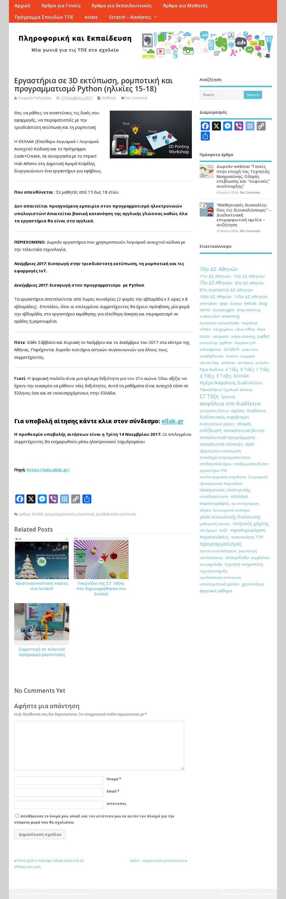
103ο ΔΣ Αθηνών (216, 296)
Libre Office (245, 329)
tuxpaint (247, 356)
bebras (250, 303)
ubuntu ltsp (209, 362)
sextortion (250, 349)
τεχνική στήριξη (213, 571)
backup (236, 303)
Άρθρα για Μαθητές (185, 6)
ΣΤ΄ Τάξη (209, 396)
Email (113, 791)
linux (261, 329)
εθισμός (244, 423)
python (24, 514)
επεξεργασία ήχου (216, 463)
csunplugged (223, 309)
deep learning (248, 309)
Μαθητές (109, 98)
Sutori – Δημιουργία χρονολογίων (157, 860)
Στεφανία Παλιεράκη (34, 98)
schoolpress (210, 349)
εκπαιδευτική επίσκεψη (221, 444)
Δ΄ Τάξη (207, 376)
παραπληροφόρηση (248, 530)
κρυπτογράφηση (245, 503)
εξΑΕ (249, 444)
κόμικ (205, 510)
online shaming (243, 336)
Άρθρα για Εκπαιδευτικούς (122, 6)
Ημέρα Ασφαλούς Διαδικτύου (231, 383)
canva (205, 309)
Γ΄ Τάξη (262, 369)
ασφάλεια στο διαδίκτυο (230, 403)
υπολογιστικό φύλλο (219, 584)
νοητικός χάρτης (251, 523)
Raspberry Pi (245, 342)
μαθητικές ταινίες (215, 523)
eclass (91, 17)
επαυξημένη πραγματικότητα (225, 457)
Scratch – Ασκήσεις (130, 17)
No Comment (136, 98)
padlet (263, 336)
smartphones (212, 356)
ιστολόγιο (239, 496)
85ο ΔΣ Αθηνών (249, 283)
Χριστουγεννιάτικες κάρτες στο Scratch (42, 586)
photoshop (209, 343)
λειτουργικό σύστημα (231, 510)
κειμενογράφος (214, 503)
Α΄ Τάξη (231, 369)
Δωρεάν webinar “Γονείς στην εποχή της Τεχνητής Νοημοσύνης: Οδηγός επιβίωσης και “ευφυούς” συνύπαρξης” (243, 176)
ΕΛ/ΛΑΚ (37, 514)
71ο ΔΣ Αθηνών (215, 276)
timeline (232, 356)
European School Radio (219, 322)
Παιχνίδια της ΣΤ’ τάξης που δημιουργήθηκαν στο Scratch (101, 588)
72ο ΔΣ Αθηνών (249, 276)
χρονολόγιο (253, 584)
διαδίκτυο (256, 410)
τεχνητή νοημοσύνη (243, 564)
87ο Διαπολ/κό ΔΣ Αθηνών (226, 289)
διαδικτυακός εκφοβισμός (224, 417)
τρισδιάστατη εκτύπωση (116, 514)
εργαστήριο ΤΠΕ (213, 470)
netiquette (221, 336)
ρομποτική (85, 514)
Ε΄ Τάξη (223, 376)
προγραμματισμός (60, 514)
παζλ (223, 530)
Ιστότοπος (116, 803)
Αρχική (22, 6)
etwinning (230, 316)
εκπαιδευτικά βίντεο (244, 430)
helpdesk (250, 322)
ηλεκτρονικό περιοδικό (221, 483)
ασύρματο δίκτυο (214, 410)
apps (224, 303)
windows (228, 362)
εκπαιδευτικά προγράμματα (227, 437)
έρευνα (228, 396)
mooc (205, 336)
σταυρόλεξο (237, 557)
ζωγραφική (258, 476)
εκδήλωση (210, 430)
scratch (231, 349)
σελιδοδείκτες (211, 557)
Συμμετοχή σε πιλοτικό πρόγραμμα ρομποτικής (42, 652)
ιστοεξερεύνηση (214, 496)
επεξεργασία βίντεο (251, 463)
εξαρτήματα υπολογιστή (220, 450)
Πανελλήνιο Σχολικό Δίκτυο (226, 389)
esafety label (210, 316)
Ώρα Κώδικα (211, 369)
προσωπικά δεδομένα (218, 551)
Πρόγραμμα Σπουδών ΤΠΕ (44, 17)
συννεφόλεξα (211, 564)
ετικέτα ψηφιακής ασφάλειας (223, 477)
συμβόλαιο (260, 557)
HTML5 (205, 329)
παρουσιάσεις (214, 537)
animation (208, 303)
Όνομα (114, 779)
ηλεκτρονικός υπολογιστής (225, 490)
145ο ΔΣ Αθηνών (251, 296)
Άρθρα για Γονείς (61, 6)
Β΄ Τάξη (247, 369)
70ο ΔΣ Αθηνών (219, 269)
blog (263, 303)
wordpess (245, 362)
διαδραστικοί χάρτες (217, 423)
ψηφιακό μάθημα (216, 590)
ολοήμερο (208, 530)
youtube (262, 362)
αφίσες (238, 410)
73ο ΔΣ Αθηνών (216, 283)
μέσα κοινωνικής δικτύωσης (230, 517)
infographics (223, 329)
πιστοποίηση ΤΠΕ (247, 537)
